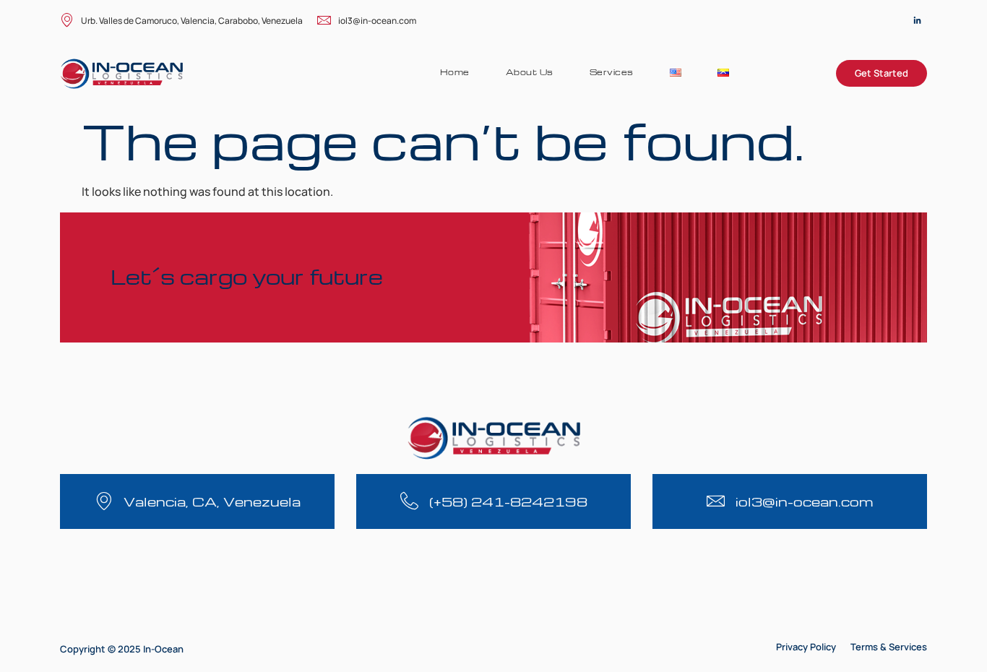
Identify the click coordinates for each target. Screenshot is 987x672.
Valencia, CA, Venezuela (212, 501)
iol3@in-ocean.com (377, 20)
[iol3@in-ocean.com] (716, 501)
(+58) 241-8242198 (508, 501)
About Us (529, 71)
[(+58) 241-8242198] (409, 501)
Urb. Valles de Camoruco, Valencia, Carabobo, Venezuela (192, 20)
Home (455, 71)
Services (612, 71)
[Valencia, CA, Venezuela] (104, 501)
